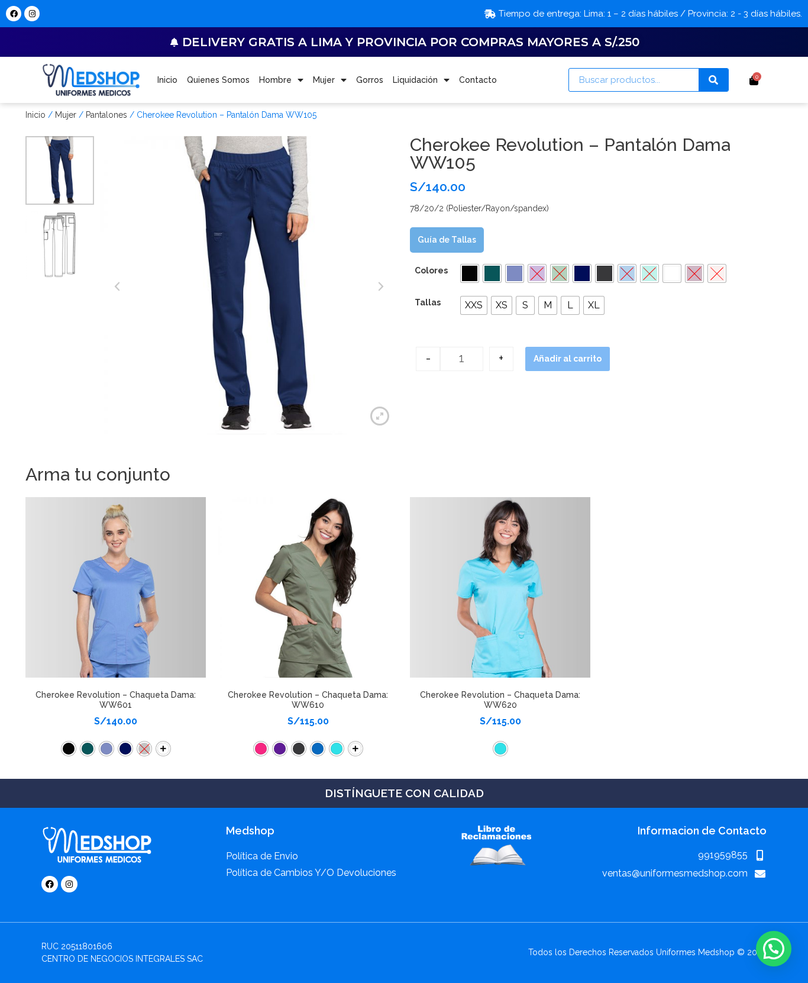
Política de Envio (262, 856)
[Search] (713, 80)
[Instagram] (32, 13)
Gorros (369, 80)
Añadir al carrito (568, 358)
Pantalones (106, 115)
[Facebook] (13, 13)
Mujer (324, 80)
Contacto (478, 80)
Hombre (275, 80)
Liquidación (415, 80)
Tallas (428, 302)
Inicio (167, 80)
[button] (470, 273)
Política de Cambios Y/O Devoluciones (311, 872)
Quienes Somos (218, 80)
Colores (431, 270)
